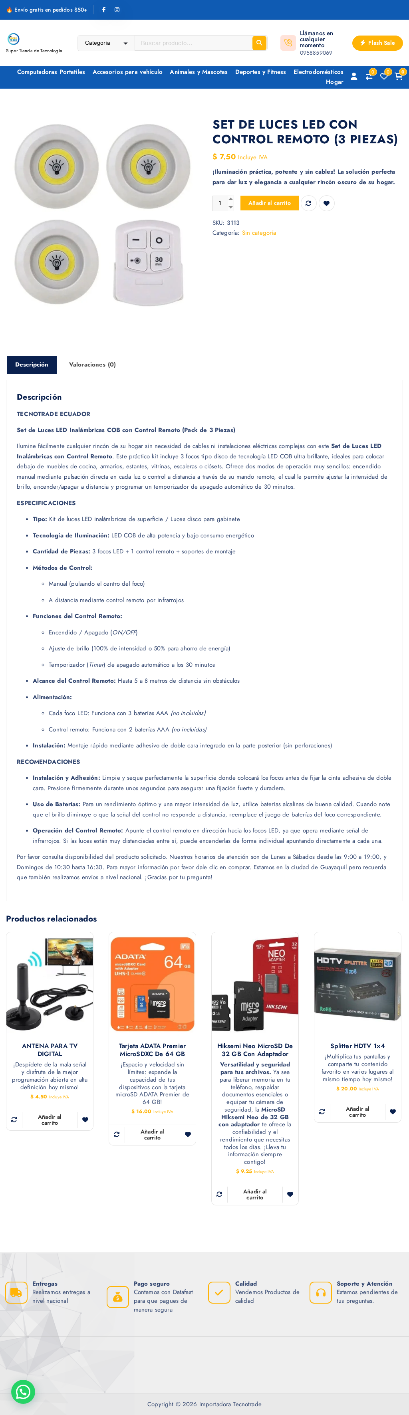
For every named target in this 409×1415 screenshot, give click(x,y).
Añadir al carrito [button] (50, 1120)
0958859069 (316, 53)
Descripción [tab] (32, 364)
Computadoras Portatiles (51, 71)
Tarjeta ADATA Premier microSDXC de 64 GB (152, 1050)
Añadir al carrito (269, 203)
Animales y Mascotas (199, 71)
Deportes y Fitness (260, 71)
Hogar (334, 81)
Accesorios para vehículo (128, 71)
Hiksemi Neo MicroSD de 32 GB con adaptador (255, 1050)
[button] (23, 1392)
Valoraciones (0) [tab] (92, 364)
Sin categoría (259, 232)
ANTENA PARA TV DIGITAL (49, 1050)
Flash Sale (381, 43)
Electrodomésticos (319, 71)
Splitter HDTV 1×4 (357, 1046)
